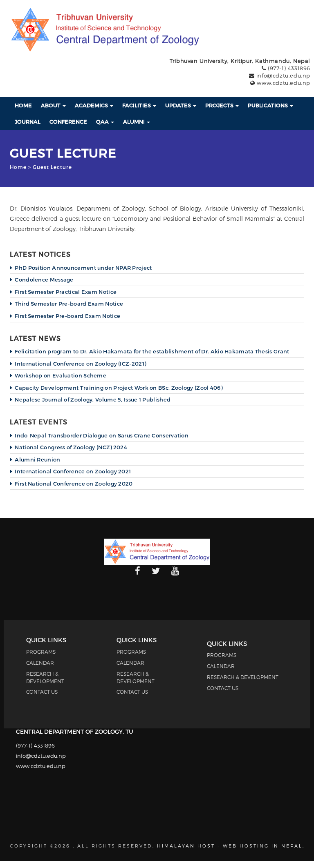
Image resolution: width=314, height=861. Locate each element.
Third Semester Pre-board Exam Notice (69, 303)
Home (23, 105)
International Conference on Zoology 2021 (73, 471)
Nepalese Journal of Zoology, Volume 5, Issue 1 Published (92, 399)
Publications (268, 105)
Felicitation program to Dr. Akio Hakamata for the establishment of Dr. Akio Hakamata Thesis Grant (152, 351)
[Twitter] (156, 571)
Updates (178, 105)
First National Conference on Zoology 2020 (73, 483)
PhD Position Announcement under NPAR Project (83, 267)
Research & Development (242, 677)
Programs (41, 652)
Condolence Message (44, 279)
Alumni (134, 121)
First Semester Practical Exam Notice (66, 291)
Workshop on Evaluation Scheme (60, 375)
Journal (27, 121)
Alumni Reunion (37, 459)
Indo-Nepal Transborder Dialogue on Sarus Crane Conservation (101, 435)
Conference (68, 121)
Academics (92, 105)
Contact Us (42, 692)
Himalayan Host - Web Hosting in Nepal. (231, 845)
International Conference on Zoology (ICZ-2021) (80, 363)
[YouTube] (175, 571)
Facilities (137, 105)
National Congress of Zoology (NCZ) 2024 (71, 447)
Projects (220, 105)
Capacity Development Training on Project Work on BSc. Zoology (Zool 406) (118, 387)
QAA (103, 121)
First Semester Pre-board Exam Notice (67, 316)
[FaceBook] (137, 571)
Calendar (40, 663)
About (51, 105)
